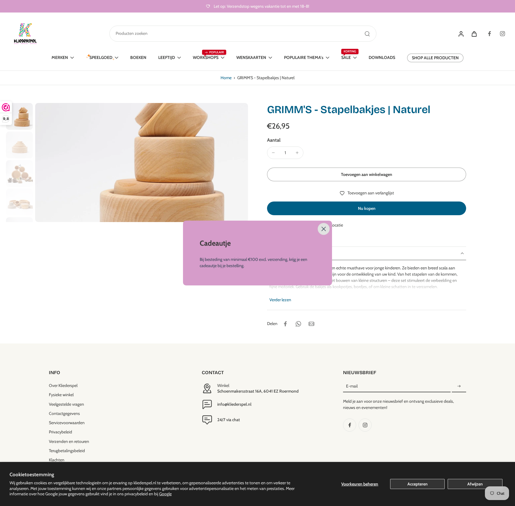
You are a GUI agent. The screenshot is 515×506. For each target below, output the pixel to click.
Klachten (56, 460)
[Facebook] (489, 33)
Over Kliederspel (63, 385)
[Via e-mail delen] (311, 323)
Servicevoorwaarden (67, 422)
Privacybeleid (60, 432)
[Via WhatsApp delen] (298, 323)
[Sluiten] (324, 229)
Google (165, 493)
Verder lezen (280, 299)
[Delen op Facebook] (285, 323)
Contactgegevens (64, 413)
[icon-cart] (473, 34)
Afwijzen (475, 484)
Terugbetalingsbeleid (67, 450)
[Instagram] (502, 33)
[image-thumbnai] (19, 116)
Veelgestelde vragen (66, 404)
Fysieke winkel (61, 394)
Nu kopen (367, 208)
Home (226, 77)
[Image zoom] (141, 162)
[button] (366, 174)
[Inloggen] (460, 34)
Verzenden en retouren (69, 441)
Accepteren (417, 484)
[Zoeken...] (367, 33)
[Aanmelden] (459, 386)
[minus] (273, 153)
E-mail (352, 386)
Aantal (273, 140)
